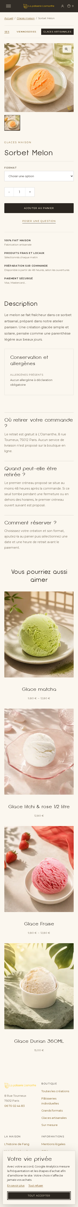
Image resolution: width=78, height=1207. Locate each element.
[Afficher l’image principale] (12, 123)
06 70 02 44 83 (14, 1105)
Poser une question (39, 221)
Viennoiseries (26, 31)
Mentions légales (53, 1144)
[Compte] (62, 6)
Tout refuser (35, 1185)
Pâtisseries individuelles (50, 1101)
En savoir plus (15, 1185)
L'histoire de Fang (16, 1144)
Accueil (8, 18)
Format (10, 167)
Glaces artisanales (57, 31)
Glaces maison (26, 18)
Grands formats (52, 1110)
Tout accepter (39, 1195)
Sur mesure (49, 1125)
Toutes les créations (55, 1091)
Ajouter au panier (39, 208)
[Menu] (11, 6)
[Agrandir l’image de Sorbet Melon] (39, 77)
